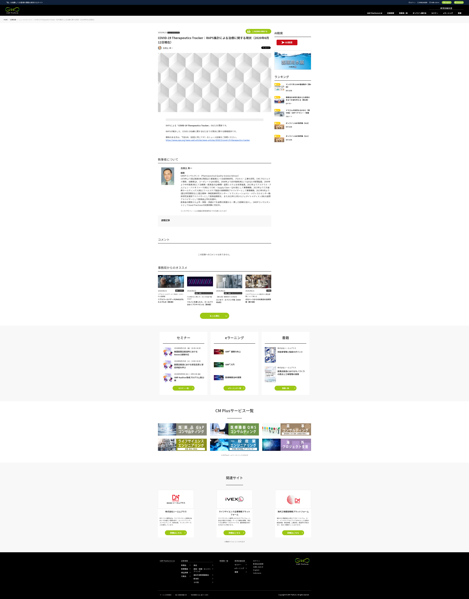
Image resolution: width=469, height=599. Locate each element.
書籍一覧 (285, 388)
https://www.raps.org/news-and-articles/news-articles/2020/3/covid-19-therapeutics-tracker (208, 140)
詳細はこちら (176, 532)
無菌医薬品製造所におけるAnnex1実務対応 (186, 353)
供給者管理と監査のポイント (290, 351)
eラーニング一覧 (234, 388)
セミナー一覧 (183, 388)
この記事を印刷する (259, 31)
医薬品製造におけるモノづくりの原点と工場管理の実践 (291, 373)
